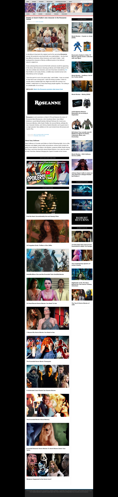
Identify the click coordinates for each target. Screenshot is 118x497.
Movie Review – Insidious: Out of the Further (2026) (82, 76)
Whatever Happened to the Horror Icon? (39, 479)
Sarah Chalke (42, 135)
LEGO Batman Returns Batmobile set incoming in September (80, 113)
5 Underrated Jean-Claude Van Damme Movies (41, 390)
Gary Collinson (37, 134)
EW (66, 70)
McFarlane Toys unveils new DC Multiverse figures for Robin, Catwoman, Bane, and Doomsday (82, 134)
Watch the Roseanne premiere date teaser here (48, 89)
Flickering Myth (59, 8)
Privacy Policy (69, 491)
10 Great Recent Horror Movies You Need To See (42, 303)
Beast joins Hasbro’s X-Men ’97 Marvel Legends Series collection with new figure (82, 56)
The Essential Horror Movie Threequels (39, 361)
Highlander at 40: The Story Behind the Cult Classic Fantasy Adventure (82, 284)
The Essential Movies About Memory (38, 419)
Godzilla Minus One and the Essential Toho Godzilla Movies (45, 274)
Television (46, 134)
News (42, 134)
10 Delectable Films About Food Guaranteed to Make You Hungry (82, 245)
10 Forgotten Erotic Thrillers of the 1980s (39, 245)
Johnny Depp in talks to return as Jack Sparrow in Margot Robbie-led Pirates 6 (82, 174)
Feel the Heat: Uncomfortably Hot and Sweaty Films (43, 216)
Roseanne (36, 135)
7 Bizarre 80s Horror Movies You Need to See (41, 332)
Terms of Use (62, 491)
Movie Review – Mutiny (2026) (81, 94)
